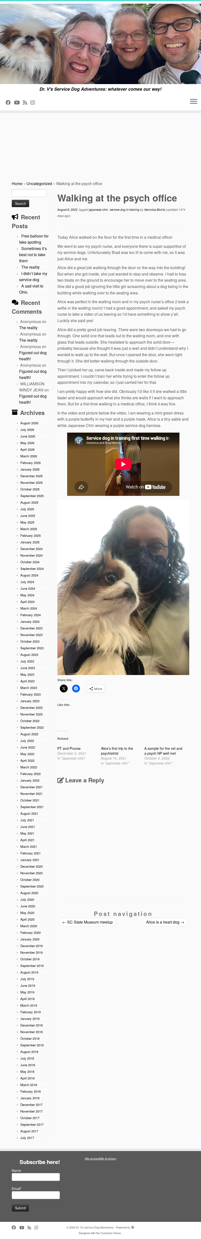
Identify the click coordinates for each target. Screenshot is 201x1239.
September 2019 (32, 965)
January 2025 (29, 542)
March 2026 (28, 456)
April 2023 (27, 681)
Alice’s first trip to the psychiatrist (117, 751)
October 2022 (29, 720)
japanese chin (99, 209)
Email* (17, 1188)
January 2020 (29, 939)
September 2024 (32, 568)
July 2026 (27, 429)
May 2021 (27, 833)
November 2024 (31, 555)
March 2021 (28, 846)
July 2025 (27, 509)
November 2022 (31, 714)
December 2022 (31, 707)
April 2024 (27, 601)
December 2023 (31, 628)
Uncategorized (39, 183)
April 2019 (27, 998)
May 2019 (27, 992)
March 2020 (28, 926)
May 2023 (27, 674)
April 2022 (27, 760)
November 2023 (31, 634)
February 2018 (30, 1091)
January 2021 (29, 859)
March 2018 (28, 1084)
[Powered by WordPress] (132, 1226)
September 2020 (32, 886)
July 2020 (27, 899)
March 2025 (28, 528)
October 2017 (29, 1117)
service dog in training (125, 209)
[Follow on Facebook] (10, 102)
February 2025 (30, 535)
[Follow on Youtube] (18, 102)
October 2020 (29, 879)
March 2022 (28, 767)
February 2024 (30, 615)
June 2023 (27, 667)
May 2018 (27, 1071)
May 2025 (27, 522)
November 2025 (31, 482)
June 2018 (27, 1065)
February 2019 (30, 1012)
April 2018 (27, 1078)
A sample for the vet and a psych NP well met (163, 751)
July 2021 (27, 820)
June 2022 (27, 747)
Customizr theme (110, 1233)
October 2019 (29, 959)
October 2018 (29, 1038)
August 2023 (29, 654)
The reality (30, 267)
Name (16, 1170)
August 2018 (29, 1051)
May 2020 (27, 912)
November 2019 (31, 952)
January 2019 (29, 1018)
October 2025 (29, 489)
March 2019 (28, 1005)
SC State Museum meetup (87, 922)
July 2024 (27, 581)
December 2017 (31, 1104)
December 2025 (31, 476)
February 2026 (30, 462)
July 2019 (27, 978)
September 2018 (32, 1045)
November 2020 (31, 873)
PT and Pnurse (69, 748)
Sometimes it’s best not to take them (33, 254)
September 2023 (32, 648)
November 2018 (31, 1031)
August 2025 (29, 502)
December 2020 (31, 866)
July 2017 (27, 1137)
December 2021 (31, 787)
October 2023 (29, 641)
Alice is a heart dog (165, 922)
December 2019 (31, 945)
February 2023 (30, 694)
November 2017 (31, 1111)
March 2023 (28, 687)
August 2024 (29, 575)
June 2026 (27, 436)
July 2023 (27, 661)
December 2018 (31, 1025)
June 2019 (27, 985)
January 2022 (29, 780)
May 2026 (27, 442)
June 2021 (27, 826)
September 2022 (32, 727)
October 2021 (29, 800)
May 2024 (27, 595)
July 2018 (27, 1058)
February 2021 (30, 853)
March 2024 (28, 608)
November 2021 (31, 793)
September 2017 (32, 1124)
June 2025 (27, 515)
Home (17, 183)
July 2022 (27, 740)
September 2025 (32, 495)
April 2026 (27, 449)
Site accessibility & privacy (100, 1158)
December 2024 (31, 548)
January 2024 (29, 621)
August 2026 (29, 423)
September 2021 (32, 806)
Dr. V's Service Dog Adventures (95, 1227)
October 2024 (29, 562)
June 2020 (27, 906)
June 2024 (27, 588)
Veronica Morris (154, 209)
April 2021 (27, 840)
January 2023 (29, 701)
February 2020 (30, 932)
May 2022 (27, 753)
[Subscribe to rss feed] (26, 102)
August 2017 (29, 1131)
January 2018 (29, 1098)
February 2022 (30, 773)
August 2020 (29, 892)
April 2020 (27, 919)
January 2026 (29, 469)
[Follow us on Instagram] (34, 102)
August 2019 (29, 972)
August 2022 (29, 734)
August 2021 (29, 813)
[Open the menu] (193, 101)
